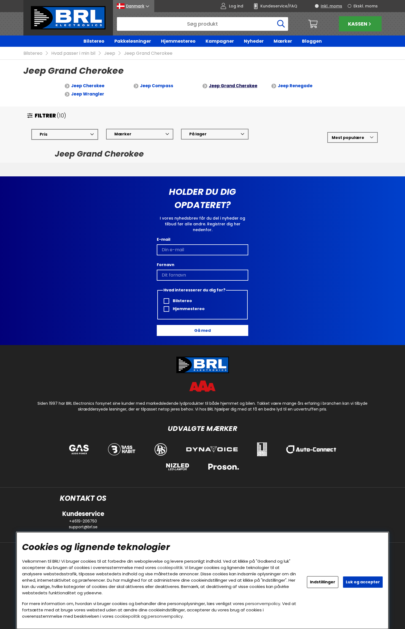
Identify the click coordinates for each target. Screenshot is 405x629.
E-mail (163, 239)
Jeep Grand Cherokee (148, 53)
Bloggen (312, 41)
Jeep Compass (156, 86)
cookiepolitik (170, 567)
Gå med (202, 330)
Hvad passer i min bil (73, 53)
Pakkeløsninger (132, 41)
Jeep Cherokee (87, 86)
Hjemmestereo (178, 41)
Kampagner (220, 41)
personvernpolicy (262, 603)
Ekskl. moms (365, 6)
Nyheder (254, 41)
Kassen (357, 23)
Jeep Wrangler (87, 94)
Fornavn (165, 264)
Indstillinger (322, 582)
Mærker (283, 41)
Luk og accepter (363, 582)
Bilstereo (93, 41)
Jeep (109, 53)
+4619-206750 (83, 521)
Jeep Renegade (295, 86)
